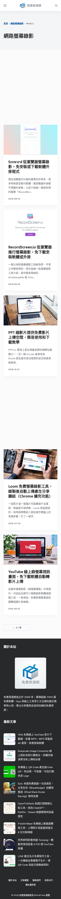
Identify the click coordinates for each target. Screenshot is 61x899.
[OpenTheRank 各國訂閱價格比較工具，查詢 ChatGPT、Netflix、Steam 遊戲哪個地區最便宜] (9, 808)
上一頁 (18, 628)
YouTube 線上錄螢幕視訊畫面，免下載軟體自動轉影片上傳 (29, 577)
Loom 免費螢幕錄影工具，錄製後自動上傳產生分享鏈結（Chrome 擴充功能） (30, 491)
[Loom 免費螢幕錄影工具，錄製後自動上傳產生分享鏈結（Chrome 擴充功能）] (30, 464)
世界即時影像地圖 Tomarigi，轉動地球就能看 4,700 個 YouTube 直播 (35, 844)
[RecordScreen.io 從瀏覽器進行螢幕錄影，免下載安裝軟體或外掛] (30, 225)
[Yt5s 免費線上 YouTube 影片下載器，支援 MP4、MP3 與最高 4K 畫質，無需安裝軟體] (9, 739)
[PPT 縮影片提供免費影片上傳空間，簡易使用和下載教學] (30, 310)
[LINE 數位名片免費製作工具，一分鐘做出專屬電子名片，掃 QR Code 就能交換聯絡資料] (9, 861)
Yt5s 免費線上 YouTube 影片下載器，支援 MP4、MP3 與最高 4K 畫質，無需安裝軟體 (35, 739)
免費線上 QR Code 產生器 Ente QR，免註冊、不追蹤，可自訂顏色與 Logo (36, 771)
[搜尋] (56, 5)
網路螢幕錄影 (17, 23)
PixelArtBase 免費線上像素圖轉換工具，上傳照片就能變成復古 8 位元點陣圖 (35, 828)
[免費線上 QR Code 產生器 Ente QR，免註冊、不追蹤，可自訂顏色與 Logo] (9, 772)
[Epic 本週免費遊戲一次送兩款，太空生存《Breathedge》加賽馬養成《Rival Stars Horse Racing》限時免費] (9, 788)
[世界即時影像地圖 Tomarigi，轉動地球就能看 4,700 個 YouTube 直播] (9, 844)
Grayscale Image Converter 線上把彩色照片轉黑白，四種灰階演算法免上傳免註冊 (35, 755)
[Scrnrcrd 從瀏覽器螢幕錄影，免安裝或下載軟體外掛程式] (30, 140)
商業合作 (49, 880)
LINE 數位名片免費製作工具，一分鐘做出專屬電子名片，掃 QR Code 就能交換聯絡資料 (35, 860)
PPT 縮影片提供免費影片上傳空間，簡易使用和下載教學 (29, 337)
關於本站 (12, 880)
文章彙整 (24, 880)
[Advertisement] (30, 88)
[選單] (5, 5)
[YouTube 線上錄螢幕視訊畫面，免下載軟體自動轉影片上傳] (30, 550)
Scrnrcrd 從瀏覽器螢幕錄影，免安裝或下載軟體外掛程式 (29, 167)
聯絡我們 (37, 880)
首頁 (6, 23)
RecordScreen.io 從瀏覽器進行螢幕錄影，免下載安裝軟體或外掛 (30, 252)
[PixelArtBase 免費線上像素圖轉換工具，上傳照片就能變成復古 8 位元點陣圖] (9, 828)
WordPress (39, 895)
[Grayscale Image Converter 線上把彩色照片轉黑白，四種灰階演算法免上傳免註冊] (9, 755)
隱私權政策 (30, 885)
